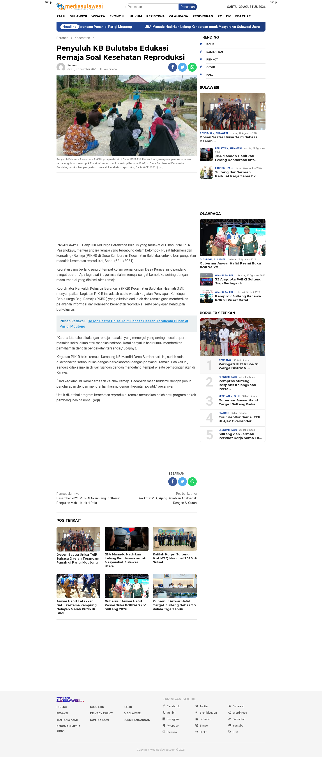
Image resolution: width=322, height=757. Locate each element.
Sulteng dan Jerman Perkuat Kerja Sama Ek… (236, 174)
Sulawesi (222, 133)
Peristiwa (221, 148)
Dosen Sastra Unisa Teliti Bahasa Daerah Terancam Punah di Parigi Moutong (78, 558)
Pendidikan (207, 133)
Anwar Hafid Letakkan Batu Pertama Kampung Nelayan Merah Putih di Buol (77, 607)
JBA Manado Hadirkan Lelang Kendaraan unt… (236, 158)
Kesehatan (225, 396)
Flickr (203, 732)
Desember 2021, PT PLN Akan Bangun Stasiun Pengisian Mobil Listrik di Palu (88, 498)
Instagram (173, 719)
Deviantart (239, 719)
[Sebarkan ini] (172, 67)
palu (210, 74)
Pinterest (238, 706)
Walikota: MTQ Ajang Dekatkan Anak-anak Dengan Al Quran (167, 498)
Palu (230, 168)
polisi (210, 44)
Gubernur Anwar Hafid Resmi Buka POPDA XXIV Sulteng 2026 (125, 605)
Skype (204, 725)
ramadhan (214, 52)
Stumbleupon (208, 712)
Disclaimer (132, 713)
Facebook (173, 706)
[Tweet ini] (182, 67)
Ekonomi (220, 168)
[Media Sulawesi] (80, 6)
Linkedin (205, 719)
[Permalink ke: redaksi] (61, 67)
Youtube (238, 725)
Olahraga (206, 259)
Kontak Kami (99, 720)
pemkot (212, 59)
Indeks (62, 707)
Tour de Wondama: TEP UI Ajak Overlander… (239, 419)
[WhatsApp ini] (192, 67)
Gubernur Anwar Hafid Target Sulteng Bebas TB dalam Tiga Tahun (174, 605)
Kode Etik (97, 707)
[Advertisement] (35, 65)
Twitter (204, 706)
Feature (224, 413)
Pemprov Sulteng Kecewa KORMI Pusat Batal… (238, 298)
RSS (235, 732)
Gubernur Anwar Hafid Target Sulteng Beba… (238, 402)
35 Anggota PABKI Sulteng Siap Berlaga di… (238, 281)
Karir (128, 707)
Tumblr (171, 712)
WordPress (240, 712)
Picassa (172, 732)
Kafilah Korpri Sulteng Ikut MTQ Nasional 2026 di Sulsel (175, 558)
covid (210, 67)
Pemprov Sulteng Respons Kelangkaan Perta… (237, 385)
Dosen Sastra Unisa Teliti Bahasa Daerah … (229, 139)
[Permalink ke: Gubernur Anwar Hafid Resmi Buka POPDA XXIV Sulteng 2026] (232, 237)
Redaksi (62, 713)
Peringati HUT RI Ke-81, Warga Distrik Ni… (239, 366)
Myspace (173, 725)
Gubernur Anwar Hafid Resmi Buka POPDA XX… (230, 265)
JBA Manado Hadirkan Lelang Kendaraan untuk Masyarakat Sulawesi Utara (175, 27)
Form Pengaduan (137, 720)
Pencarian (188, 7)
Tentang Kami (67, 720)
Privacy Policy (101, 713)
